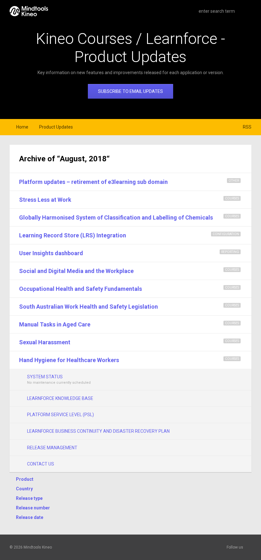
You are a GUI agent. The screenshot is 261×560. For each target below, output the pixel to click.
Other (234, 180)
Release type (29, 498)
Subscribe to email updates (130, 91)
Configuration (226, 234)
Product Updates (56, 127)
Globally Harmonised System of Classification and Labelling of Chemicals (116, 217)
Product (24, 479)
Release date (29, 517)
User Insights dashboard (51, 253)
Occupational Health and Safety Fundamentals (80, 288)
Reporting (230, 252)
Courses (232, 198)
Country (24, 488)
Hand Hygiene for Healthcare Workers (69, 360)
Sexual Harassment (44, 342)
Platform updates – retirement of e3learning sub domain (93, 181)
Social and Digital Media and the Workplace (76, 271)
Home (22, 127)
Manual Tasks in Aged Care (54, 324)
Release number (33, 507)
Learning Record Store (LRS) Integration (72, 235)
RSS (247, 127)
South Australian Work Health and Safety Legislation (88, 306)
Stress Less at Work (45, 199)
